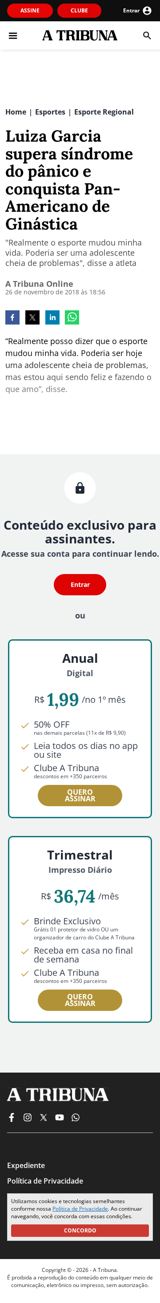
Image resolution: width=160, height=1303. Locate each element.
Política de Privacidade (80, 1208)
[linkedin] (52, 318)
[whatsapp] (72, 318)
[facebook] (12, 318)
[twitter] (32, 318)
